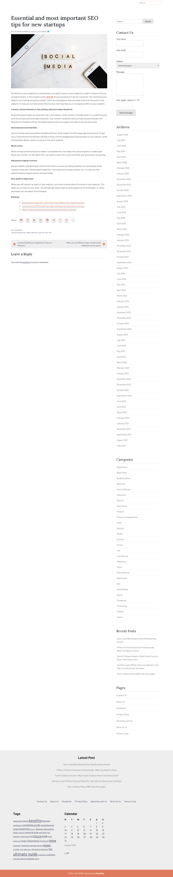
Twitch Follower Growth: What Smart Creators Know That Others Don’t (86, 775)
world (37, 859)
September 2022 (124, 395)
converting (24, 828)
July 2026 (121, 140)
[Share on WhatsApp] (40, 220)
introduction (44, 841)
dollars (16, 832)
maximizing (25, 845)
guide (44, 836)
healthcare (16, 841)
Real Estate (122, 578)
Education (121, 495)
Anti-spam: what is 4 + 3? (128, 100)
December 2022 (124, 379)
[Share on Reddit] (53, 220)
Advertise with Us (124, 720)
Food (119, 522)
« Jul (66, 852)
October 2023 (123, 323)
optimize (33, 845)
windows (30, 858)
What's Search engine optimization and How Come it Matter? (49, 209)
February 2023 (123, 368)
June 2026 (121, 145)
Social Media (122, 589)
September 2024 (124, 262)
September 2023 (124, 329)
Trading (120, 611)
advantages (17, 821)
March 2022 (122, 412)
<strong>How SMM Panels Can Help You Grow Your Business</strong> (53, 206)
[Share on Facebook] (21, 220)
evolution (16, 836)
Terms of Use (122, 733)
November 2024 (124, 251)
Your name (121, 39)
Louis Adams (42, 32)
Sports (120, 595)
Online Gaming (123, 572)
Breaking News (123, 478)
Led (118, 550)
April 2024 (121, 290)
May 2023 (121, 351)
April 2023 (121, 356)
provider (16, 849)
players (40, 845)
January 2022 (123, 423)
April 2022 (121, 406)
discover (39, 829)
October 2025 (123, 190)
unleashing (42, 855)
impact (23, 841)
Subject (119, 61)
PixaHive (100, 873)
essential (21, 233)
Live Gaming (122, 556)
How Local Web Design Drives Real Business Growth (86, 764)
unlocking (51, 854)
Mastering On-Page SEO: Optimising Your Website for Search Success (53, 202)
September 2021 (124, 434)
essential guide (31, 832)
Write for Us (121, 727)
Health (120, 533)
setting (29, 849)
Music (119, 567)
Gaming (120, 528)
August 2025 (122, 201)
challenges (17, 825)
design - (32, 829)
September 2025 (124, 195)
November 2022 (124, 384)
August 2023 (122, 334)
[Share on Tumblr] (60, 220)
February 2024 (123, 301)
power (47, 845)
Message (120, 72)
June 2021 (121, 445)
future (37, 836)
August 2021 (122, 440)
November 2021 (124, 429)
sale (25, 849)
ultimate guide (25, 854)
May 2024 (121, 284)
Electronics (122, 506)
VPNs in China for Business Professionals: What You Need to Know (86, 770)
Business (121, 483)
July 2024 (121, 273)
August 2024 (122, 268)
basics (25, 821)
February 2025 (123, 234)
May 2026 (121, 151)
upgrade (16, 859)
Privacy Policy (122, 714)
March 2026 (122, 162)
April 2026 (121, 156)
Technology (122, 606)
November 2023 (124, 318)
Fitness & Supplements (127, 517)
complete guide (31, 825)
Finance (120, 511)
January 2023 (123, 373)
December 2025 (124, 179)
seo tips (48, 233)
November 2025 (124, 184)
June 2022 (121, 401)
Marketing (121, 561)
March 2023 (122, 362)
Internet (120, 539)
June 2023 (121, 345)
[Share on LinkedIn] (34, 220)
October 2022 (123, 390)
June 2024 (121, 279)
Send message (126, 112)
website (23, 859)
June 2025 (121, 212)
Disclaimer (121, 708)
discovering (49, 829)
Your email (121, 50)
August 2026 (122, 134)
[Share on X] (27, 220)
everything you (44, 832)
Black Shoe (122, 472)
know (52, 840)
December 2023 (124, 312)
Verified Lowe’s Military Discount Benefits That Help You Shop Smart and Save (87, 781)
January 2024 (123, 306)
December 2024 (124, 245)
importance (33, 840)
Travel (119, 617)
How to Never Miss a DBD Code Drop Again (136, 673)
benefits (35, 820)
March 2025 (122, 229)
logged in (27, 262)
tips (50, 849)
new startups (32, 233)
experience (25, 836)
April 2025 (121, 223)
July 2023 (121, 340)
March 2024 (122, 295)
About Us (120, 701)
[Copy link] (73, 220)
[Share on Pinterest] (47, 220)
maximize (16, 845)
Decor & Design (124, 489)
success (44, 849)
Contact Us (121, 695)
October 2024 (123, 256)
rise (21, 849)
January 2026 (123, 173)
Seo (20, 230)
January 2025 (123, 240)
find (31, 836)
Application (122, 467)
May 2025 (121, 218)
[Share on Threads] (66, 220)
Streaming (121, 600)
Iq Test (120, 545)
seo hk (41, 233)
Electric (120, 500)
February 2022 (123, 417)
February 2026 (123, 168)
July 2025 (121, 206)
